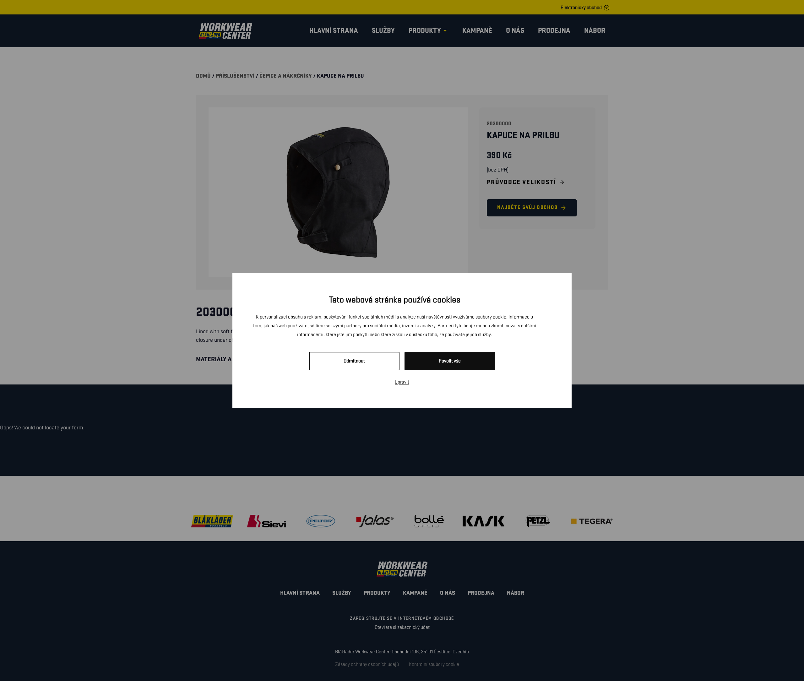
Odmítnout (354, 361)
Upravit (402, 382)
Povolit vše (450, 361)
